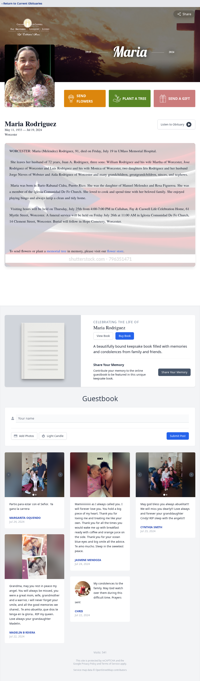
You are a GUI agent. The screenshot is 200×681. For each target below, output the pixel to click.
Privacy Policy (89, 663)
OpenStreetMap (104, 670)
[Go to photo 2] (36, 495)
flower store (115, 251)
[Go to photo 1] (33, 495)
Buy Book (125, 336)
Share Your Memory (174, 372)
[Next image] (60, 474)
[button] (34, 474)
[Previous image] (8, 474)
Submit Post (178, 436)
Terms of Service (111, 663)
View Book (103, 336)
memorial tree (56, 251)
